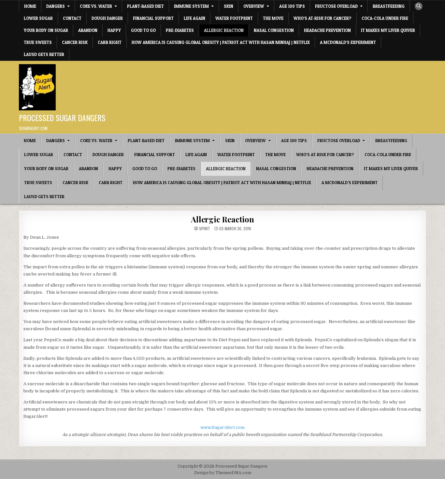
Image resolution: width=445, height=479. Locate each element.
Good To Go (143, 30)
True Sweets (38, 42)
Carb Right (110, 42)
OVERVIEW (253, 6)
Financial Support (153, 18)
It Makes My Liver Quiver (388, 30)
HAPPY (114, 30)
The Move (273, 18)
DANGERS (55, 6)
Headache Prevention (327, 30)
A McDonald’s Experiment (348, 42)
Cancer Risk (75, 42)
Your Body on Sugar (46, 30)
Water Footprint (234, 18)
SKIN (228, 6)
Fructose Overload (336, 6)
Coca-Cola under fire (385, 18)
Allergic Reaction (224, 30)
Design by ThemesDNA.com (222, 473)
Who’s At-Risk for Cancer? (323, 18)
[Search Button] (419, 6)
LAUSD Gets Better (44, 54)
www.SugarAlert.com (222, 427)
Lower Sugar (38, 18)
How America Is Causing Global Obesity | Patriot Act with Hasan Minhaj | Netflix (221, 42)
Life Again (194, 18)
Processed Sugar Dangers (62, 117)
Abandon (87, 30)
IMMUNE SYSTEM (191, 6)
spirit (204, 229)
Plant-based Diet (145, 6)
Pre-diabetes (180, 30)
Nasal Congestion (274, 30)
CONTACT (72, 18)
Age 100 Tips (292, 6)
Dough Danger (107, 18)
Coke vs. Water (96, 6)
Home (30, 6)
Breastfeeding (389, 6)
